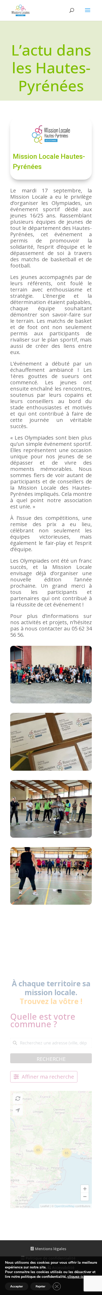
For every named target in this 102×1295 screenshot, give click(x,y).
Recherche (51, 1058)
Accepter (16, 1286)
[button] (38, 1150)
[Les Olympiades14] (51, 904)
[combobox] (51, 1043)
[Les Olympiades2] (51, 703)
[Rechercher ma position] (18, 1110)
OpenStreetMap (64, 1206)
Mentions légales (50, 1248)
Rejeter (41, 1286)
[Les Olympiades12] (51, 837)
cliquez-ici (76, 1276)
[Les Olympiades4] (51, 770)
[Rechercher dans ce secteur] (18, 1098)
